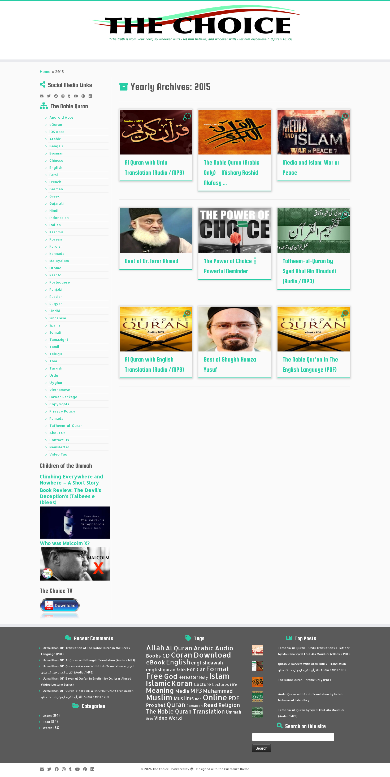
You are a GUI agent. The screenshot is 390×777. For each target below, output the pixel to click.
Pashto (55, 275)
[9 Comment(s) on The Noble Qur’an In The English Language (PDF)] (346, 318)
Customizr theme (236, 769)
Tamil (54, 347)
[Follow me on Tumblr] (71, 96)
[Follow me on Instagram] (64, 96)
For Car (196, 669)
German (56, 189)
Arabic (55, 139)
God (170, 676)
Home (45, 71)
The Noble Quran (169, 711)
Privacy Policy (62, 411)
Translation (209, 711)
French (55, 182)
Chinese (56, 160)
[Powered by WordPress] (192, 768)
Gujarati (56, 203)
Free (154, 676)
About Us (57, 433)
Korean (55, 239)
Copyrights (59, 404)
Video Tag (58, 454)
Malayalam (59, 261)
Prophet (156, 705)
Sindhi (54, 311)
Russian (56, 296)
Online (215, 697)
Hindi (53, 210)
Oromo (55, 268)
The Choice (161, 769)
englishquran (160, 669)
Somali (55, 332)
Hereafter (188, 677)
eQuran (55, 124)
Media (182, 691)
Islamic (158, 683)
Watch (47, 728)
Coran (181, 654)
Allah (155, 647)
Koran (182, 683)
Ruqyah (56, 304)
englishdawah (207, 663)
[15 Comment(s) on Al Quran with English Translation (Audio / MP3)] (188, 318)
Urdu (53, 375)
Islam (219, 676)
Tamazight (58, 339)
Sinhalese (57, 318)
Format (217, 669)
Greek (54, 196)
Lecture (202, 684)
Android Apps (61, 117)
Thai (53, 361)
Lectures (220, 684)
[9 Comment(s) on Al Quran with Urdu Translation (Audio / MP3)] (188, 121)
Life (233, 684)
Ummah (233, 712)
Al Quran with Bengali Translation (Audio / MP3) (100, 660)
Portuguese (59, 282)
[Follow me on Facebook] (57, 96)
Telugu (55, 354)
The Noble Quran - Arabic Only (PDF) (304, 680)
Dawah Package (63, 397)
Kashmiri (56, 232)
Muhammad (218, 691)
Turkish (55, 368)
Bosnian (56, 153)
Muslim (159, 697)
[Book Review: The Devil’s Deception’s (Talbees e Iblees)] (75, 522)
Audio (224, 648)
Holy (203, 677)
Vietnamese (59, 390)
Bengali (56, 146)
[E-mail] (43, 96)
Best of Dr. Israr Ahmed (151, 260)
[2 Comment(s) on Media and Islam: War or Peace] (346, 121)
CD (166, 655)
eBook (155, 662)
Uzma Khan (51, 648)
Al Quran (179, 648)
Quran (176, 705)
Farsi (53, 175)
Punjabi (55, 289)
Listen (47, 716)
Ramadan (57, 418)
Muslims (184, 698)
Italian (55, 225)
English (55, 167)
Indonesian (59, 218)
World (175, 718)
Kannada (56, 253)
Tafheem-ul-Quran (66, 425)
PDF (233, 698)
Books (153, 655)
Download (212, 654)
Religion (229, 705)
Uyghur (56, 382)
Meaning (160, 690)
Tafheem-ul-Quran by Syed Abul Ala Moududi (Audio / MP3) (309, 271)
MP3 (196, 690)
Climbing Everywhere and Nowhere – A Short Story (71, 479)
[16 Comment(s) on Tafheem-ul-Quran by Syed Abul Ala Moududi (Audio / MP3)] (346, 219)
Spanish (56, 325)
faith (181, 669)
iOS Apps (56, 132)
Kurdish (56, 246)
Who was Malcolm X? (65, 543)
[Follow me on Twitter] (50, 96)
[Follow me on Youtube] (77, 96)
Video (160, 718)
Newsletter (59, 447)
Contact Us (59, 440)
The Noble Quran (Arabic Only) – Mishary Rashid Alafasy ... (231, 172)
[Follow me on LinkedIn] (92, 96)
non (198, 699)
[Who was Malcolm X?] (75, 563)
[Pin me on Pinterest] (85, 96)
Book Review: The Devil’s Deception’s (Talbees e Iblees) (70, 496)
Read (46, 722)
